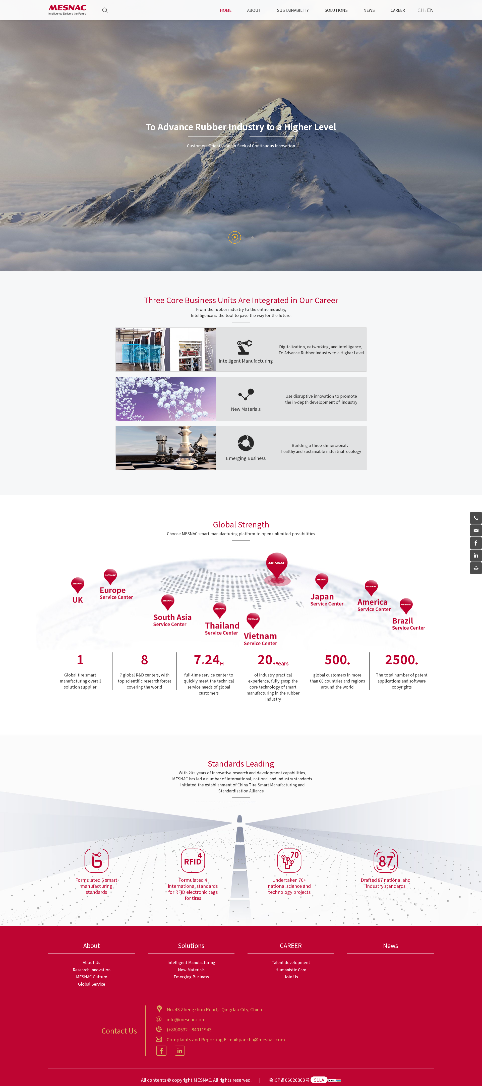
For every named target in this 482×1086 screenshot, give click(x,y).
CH (421, 10)
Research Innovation (91, 970)
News (369, 10)
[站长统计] (334, 1079)
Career (398, 10)
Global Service (91, 984)
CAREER (291, 945)
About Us (91, 962)
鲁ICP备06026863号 (289, 1079)
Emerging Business (191, 977)
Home (225, 10)
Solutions (336, 10)
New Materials (191, 970)
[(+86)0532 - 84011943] (476, 518)
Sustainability (293, 10)
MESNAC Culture (91, 977)
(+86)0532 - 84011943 (189, 1029)
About (254, 10)
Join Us (291, 977)
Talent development (291, 962)
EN (430, 10)
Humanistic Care (290, 970)
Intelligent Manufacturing (191, 962)
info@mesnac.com (186, 1019)
